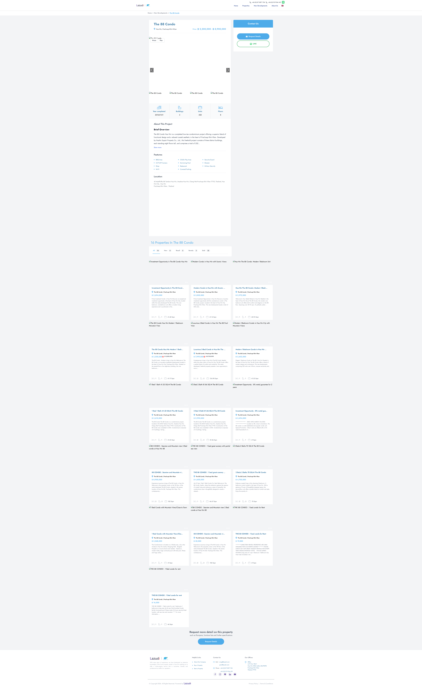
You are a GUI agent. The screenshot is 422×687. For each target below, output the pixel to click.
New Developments (260, 6)
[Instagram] (220, 674)
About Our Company (200, 662)
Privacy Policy (253, 683)
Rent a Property (198, 669)
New (167, 250)
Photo (154, 40)
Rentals (193, 250)
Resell (179, 250)
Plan (161, 40)
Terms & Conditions (266, 683)
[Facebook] (215, 674)
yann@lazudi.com (224, 665)
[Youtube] (235, 674)
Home (236, 6)
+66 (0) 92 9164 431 (226, 671)
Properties (245, 6)
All (156, 250)
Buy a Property (198, 665)
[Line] (225, 674)
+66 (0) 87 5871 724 (224, 668)
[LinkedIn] (230, 674)
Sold (205, 250)
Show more (157, 147)
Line (254, 43)
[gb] (283, 6)
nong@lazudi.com (222, 662)
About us (275, 6)
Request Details (254, 36)
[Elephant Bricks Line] (283, 2)
